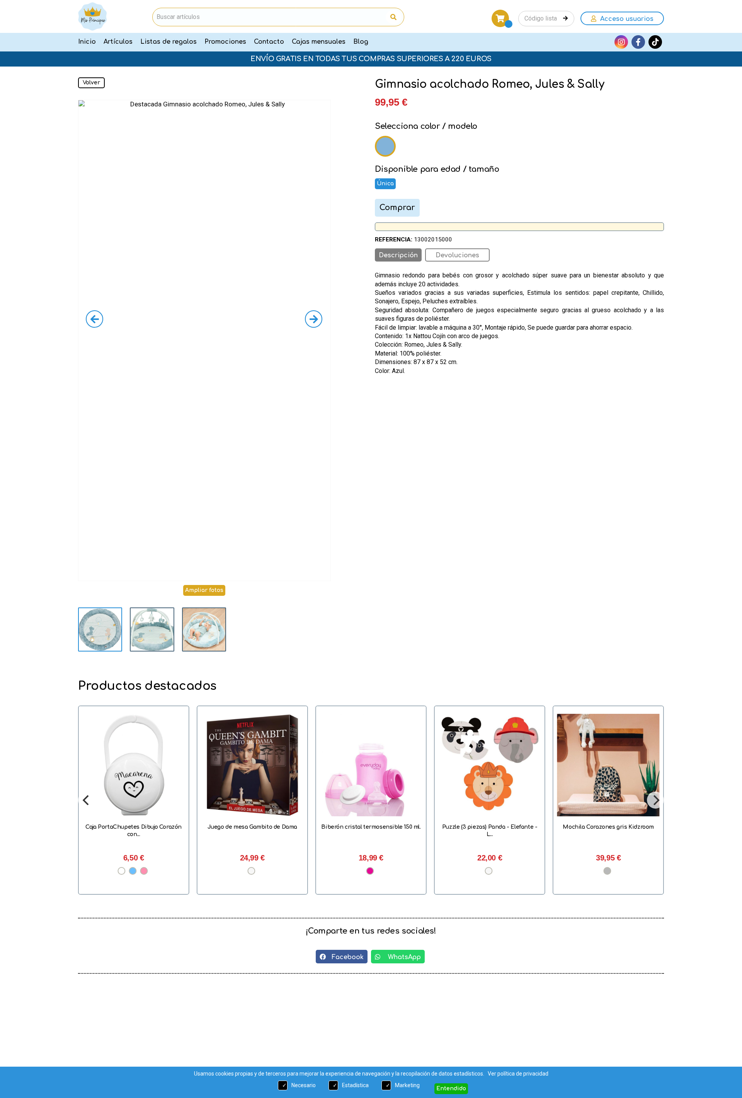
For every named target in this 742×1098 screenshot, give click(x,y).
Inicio (87, 41)
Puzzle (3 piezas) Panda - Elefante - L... (375, 830)
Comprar (397, 207)
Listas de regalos (168, 41)
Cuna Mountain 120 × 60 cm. (613, 827)
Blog (360, 41)
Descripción (398, 255)
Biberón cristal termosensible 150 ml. (256, 827)
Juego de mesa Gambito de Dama (138, 827)
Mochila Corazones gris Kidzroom (494, 827)
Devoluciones (457, 255)
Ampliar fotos (204, 590)
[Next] (655, 800)
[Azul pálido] (385, 146)
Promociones (225, 41)
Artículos (118, 41)
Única (385, 183)
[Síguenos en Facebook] (638, 42)
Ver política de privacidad (518, 1074)
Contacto (269, 41)
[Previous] (86, 800)
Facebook (345, 957)
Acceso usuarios (625, 18)
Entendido (451, 1088)
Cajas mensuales (318, 41)
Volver (91, 83)
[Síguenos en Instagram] (621, 42)
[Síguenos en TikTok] (655, 42)
